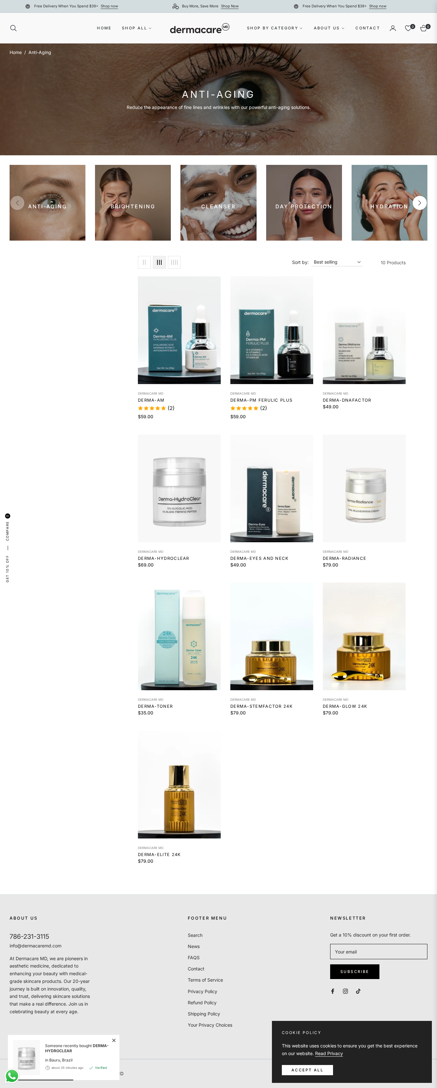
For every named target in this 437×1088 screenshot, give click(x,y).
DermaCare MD (243, 699)
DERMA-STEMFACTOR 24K (261, 706)
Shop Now (14, 6)
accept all (307, 1070)
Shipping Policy (204, 1013)
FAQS (194, 957)
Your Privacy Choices (210, 1025)
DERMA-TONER (155, 706)
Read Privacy (329, 1053)
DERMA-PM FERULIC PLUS (261, 400)
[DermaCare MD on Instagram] (345, 991)
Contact (196, 968)
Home (16, 52)
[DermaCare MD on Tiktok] (360, 991)
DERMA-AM (151, 400)
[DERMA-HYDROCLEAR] (24, 1057)
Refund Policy (202, 1002)
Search (195, 935)
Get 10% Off (7, 569)
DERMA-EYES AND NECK (259, 558)
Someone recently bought (77, 1048)
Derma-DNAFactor (347, 400)
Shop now (162, 6)
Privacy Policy (202, 991)
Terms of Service (205, 980)
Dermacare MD (150, 393)
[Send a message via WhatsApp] (12, 1076)
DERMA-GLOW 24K (345, 706)
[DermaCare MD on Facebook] (332, 991)
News (194, 946)
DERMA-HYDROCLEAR (163, 558)
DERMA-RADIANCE (344, 558)
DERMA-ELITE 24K (159, 854)
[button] (15, 28)
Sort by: (300, 262)
